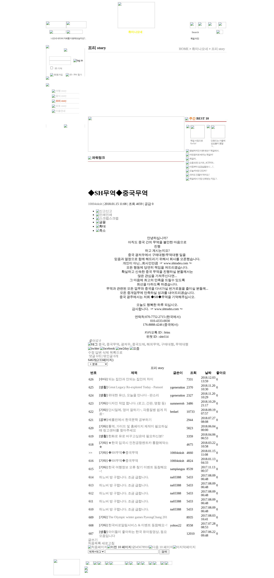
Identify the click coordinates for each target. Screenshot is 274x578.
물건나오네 (100, 32)
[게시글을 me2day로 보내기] (122, 348)
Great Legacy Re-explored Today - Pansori (135, 387)
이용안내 (60, 111)
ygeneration (177, 387)
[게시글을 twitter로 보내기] (93, 348)
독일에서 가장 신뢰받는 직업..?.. (203, 178)
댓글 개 (95, 356)
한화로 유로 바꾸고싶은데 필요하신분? (135, 436)
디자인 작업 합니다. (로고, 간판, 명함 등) (137, 403)
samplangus (177, 469)
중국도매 (138, 344)
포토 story (61, 105)
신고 (109, 211)
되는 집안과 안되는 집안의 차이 (130, 379)
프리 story (61, 100)
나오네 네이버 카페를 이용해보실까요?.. (68, 38)
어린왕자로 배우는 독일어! (201, 154)
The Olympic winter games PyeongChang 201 (137, 517)
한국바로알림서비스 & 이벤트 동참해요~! (137, 525)
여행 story (61, 90)
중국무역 (113, 344)
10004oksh (95, 204)
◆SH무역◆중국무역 (123, 452)
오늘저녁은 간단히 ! (198, 170)
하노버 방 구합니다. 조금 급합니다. (124, 477)
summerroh (177, 403)
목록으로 (116, 352)
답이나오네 (171, 32)
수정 (91, 352)
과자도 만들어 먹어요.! (199, 174)
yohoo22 (175, 525)
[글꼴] (101, 222)
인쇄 (109, 214)
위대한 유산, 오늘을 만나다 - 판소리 (133, 395)
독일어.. (193, 158)
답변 (98, 352)
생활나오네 (118, 32)
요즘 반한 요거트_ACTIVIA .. (202, 162)
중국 (101, 344)
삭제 (105, 352)
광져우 (126, 344)
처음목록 (94, 543)
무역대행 (182, 344)
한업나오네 (153, 32)
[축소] (101, 231)
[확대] (101, 226)
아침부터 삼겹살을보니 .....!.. (202, 166)
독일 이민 (195, 38)
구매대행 (167, 344)
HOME (184, 49)
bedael (174, 411)
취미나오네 (135, 32)
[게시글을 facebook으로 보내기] (107, 348)
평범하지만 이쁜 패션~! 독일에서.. (204, 150)
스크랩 (114, 218)
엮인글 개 (110, 356)
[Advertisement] (157, 84)
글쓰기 (93, 539)
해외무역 (153, 344)
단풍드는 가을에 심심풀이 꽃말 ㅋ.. (218, 143)
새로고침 (108, 543)
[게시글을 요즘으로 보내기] (134, 349)
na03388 (175, 477)
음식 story (61, 95)
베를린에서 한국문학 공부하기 (130, 419)
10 (147, 547)
